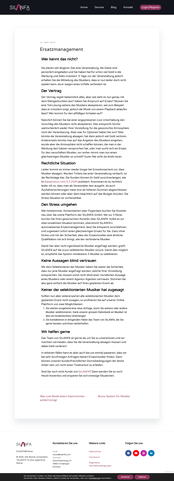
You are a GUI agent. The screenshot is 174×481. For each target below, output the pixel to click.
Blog (113, 7)
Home (84, 7)
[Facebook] (128, 453)
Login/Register (151, 7)
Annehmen (125, 477)
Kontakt (128, 7)
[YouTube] (136, 453)
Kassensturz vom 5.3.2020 (61, 181)
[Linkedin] (151, 453)
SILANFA (84, 371)
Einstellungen (95, 478)
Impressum (94, 457)
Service (99, 7)
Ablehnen (142, 477)
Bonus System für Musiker (114, 396)
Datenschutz (95, 451)
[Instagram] (143, 453)
